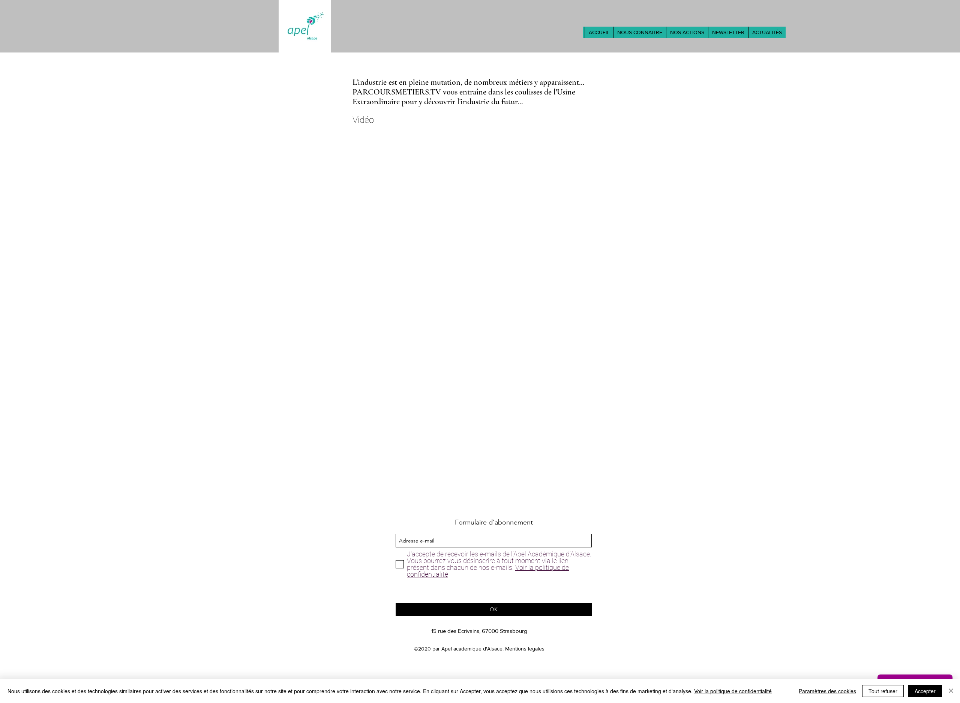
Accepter (925, 691)
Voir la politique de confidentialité (733, 691)
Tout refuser (882, 691)
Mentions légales (524, 649)
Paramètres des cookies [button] (827, 691)
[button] (639, 32)
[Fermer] (951, 691)
